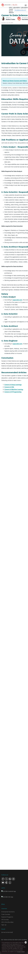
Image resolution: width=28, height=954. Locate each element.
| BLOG (14, 5)
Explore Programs (7, 917)
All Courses (5, 919)
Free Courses (5, 914)
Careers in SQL (9, 387)
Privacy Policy (21, 951)
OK (26, 942)
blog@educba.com (20, 10)
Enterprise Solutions (8, 911)
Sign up (3, 925)
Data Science (16, 7)
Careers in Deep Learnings (13, 384)
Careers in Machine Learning (13, 389)
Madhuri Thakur (10, 19)
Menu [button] (23, 5)
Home (10, 7)
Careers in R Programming (12, 392)
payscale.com (17, 300)
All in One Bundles (7, 922)
